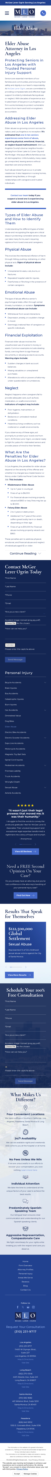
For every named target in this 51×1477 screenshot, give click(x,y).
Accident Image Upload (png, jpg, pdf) (22, 620)
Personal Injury (25, 1273)
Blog (25, 1286)
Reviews (25, 1282)
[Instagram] (33, 1307)
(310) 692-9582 (25, 1398)
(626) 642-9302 (25, 1422)
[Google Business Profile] (28, 1307)
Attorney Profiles (25, 1269)
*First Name (10, 578)
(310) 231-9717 (25, 1331)
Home (25, 1261)
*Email (8, 603)
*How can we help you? (16, 628)
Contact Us (25, 1290)
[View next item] (35, 844)
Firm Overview (25, 1265)
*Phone (8, 595)
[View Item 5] (30, 844)
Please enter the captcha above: (20, 649)
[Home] (24, 13)
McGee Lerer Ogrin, (16, 88)
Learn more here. (29, 1170)
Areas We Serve (25, 1278)
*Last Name (10, 586)
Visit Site (25, 1363)
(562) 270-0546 (25, 1374)
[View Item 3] (25, 844)
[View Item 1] (20, 844)
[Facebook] (17, 1307)
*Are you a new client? (15, 612)
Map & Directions (25, 1359)
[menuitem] (24, 682)
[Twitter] (23, 1307)
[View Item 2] (23, 844)
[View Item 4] (28, 844)
